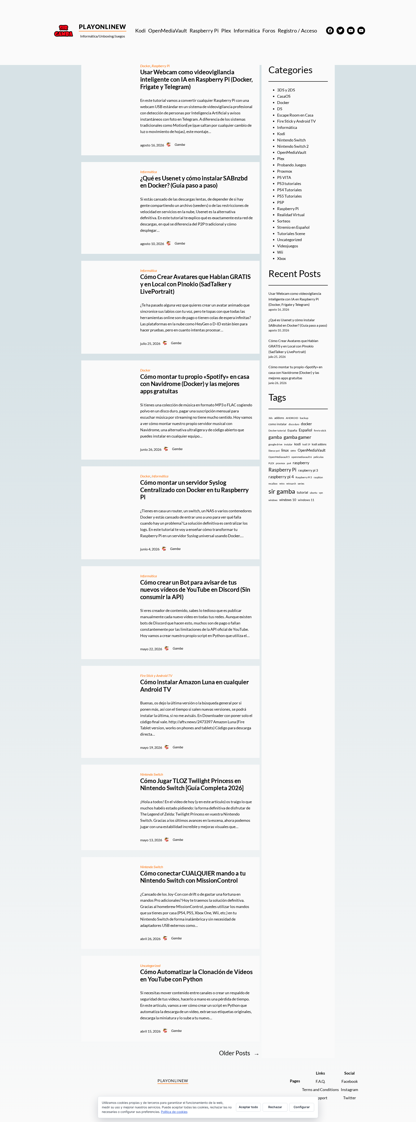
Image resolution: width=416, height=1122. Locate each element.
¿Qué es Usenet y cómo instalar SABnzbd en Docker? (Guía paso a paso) (194, 182)
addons (279, 418)
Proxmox (284, 171)
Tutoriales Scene (291, 233)
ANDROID (292, 418)
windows (273, 500)
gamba (275, 437)
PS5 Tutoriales (289, 196)
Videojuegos (287, 245)
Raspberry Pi (161, 66)
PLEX (271, 463)
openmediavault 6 (301, 457)
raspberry (301, 462)
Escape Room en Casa (295, 115)
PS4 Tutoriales (289, 189)
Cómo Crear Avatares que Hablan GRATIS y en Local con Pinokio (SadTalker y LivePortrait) (195, 284)
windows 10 (287, 500)
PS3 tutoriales (289, 183)
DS (279, 108)
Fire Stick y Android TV (156, 675)
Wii (280, 252)
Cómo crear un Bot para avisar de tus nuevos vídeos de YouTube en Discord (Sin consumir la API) (195, 589)
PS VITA (284, 177)
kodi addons (319, 444)
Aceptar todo (248, 1107)
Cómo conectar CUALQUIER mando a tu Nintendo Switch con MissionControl (193, 877)
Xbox (281, 258)
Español (305, 430)
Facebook (349, 1081)
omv (293, 450)
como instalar (277, 424)
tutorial (302, 492)
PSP (280, 202)
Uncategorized (150, 965)
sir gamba (281, 491)
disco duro (294, 424)
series (301, 483)
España (292, 430)
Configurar (302, 1107)
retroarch (291, 483)
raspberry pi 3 (308, 470)
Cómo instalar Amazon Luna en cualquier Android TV (194, 685)
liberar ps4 (274, 450)
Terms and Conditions (320, 1089)
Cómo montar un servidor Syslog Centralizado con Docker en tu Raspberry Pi (194, 490)
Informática (148, 172)
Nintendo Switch (151, 774)
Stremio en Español (293, 227)
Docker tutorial (277, 430)
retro (281, 483)
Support (320, 1097)
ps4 (289, 463)
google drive (275, 444)
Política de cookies (174, 1112)
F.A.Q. (320, 1081)
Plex (280, 158)
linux (285, 450)
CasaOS (284, 96)
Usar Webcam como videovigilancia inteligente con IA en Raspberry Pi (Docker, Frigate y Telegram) (196, 79)
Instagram (349, 1089)
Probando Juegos (291, 164)
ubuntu (313, 492)
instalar (288, 444)
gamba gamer (297, 437)
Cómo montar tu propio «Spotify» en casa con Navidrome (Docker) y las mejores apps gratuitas (194, 384)
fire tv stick (320, 430)
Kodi (281, 133)
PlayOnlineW (102, 26)
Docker (145, 66)
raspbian (318, 477)
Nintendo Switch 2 (293, 146)
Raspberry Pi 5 (304, 477)
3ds (270, 418)
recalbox (273, 483)
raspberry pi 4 (281, 476)
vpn (321, 492)
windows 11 (306, 500)
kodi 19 (306, 444)
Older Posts (239, 1053)
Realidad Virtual (291, 214)
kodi (297, 444)
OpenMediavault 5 (279, 457)
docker (306, 424)
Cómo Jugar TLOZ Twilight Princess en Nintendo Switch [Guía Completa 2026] (192, 784)
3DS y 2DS (286, 90)
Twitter (349, 1097)
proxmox (280, 463)
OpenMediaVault (291, 152)
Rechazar (275, 1107)
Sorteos (283, 221)
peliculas (318, 457)
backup (304, 418)
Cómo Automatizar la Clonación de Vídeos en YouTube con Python (196, 975)
